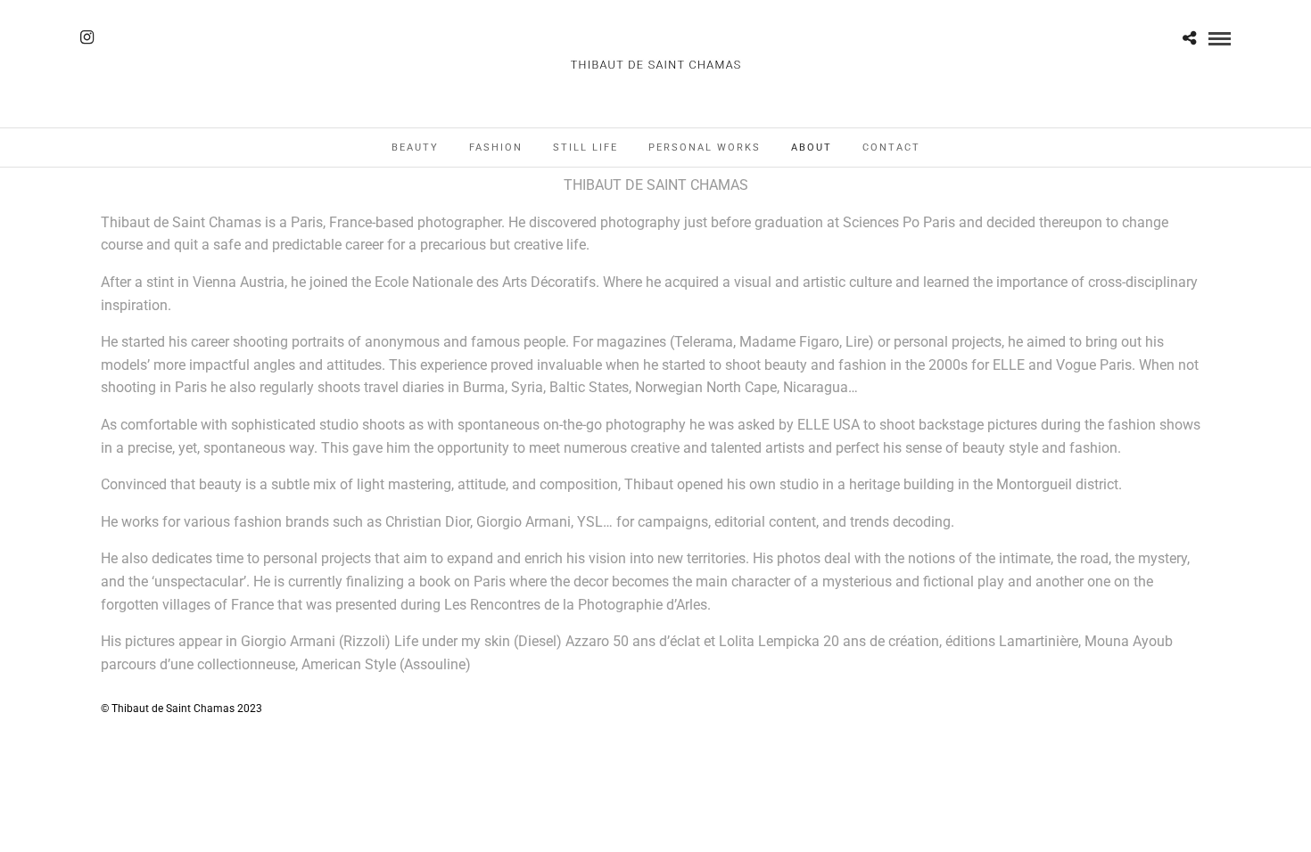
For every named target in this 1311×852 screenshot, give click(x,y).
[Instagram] (87, 37)
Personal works (704, 147)
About (811, 147)
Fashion (496, 147)
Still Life (585, 147)
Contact (891, 147)
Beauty (415, 147)
